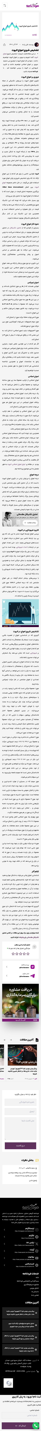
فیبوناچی (34, 653)
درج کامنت (20, 1145)
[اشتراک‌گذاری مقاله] (4, 44)
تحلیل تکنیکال (15, 228)
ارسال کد (22, 1425)
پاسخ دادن (33, 1180)
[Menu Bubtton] (4, 5)
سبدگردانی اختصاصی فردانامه (28, 1281)
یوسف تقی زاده (28, 44)
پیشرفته (22, 937)
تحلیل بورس (34, 1288)
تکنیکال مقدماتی (33, 937)
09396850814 (10, 1371)
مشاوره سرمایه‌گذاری (31, 1284)
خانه (37, 1277)
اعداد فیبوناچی (21, 547)
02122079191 (20, 1371)
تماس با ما (35, 1295)
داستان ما (35, 1291)
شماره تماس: (34, 1410)
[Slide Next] (4, 1040)
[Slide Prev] (11, 1040)
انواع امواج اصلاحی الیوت (16, 464)
